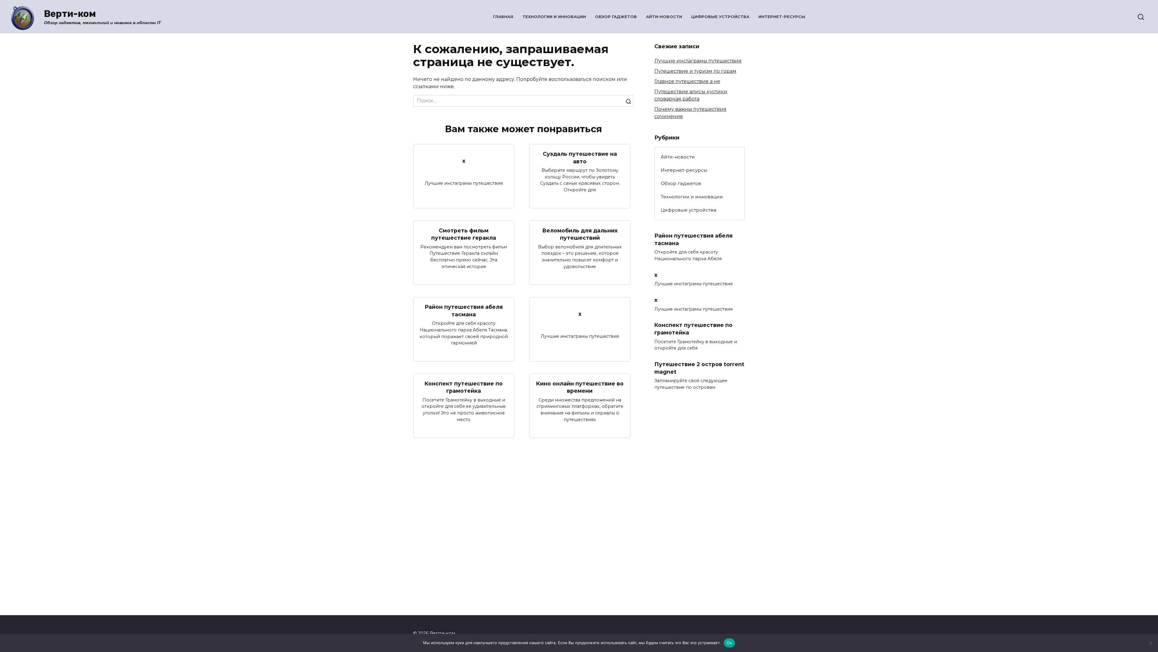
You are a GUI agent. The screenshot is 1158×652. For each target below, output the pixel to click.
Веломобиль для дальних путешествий (580, 234)
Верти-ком (70, 13)
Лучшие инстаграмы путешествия (698, 61)
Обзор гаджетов (616, 16)
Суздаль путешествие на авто (580, 158)
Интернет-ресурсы (781, 16)
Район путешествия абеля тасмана (464, 311)
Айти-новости (664, 16)
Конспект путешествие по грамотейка (464, 387)
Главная (503, 16)
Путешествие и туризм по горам (695, 71)
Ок (729, 642)
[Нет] (1150, 643)
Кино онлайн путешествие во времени (580, 387)
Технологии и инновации (554, 16)
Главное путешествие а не (687, 81)
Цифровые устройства (720, 16)
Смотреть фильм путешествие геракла (463, 234)
